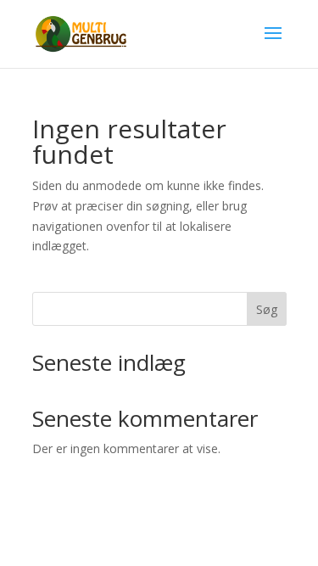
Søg (266, 309)
